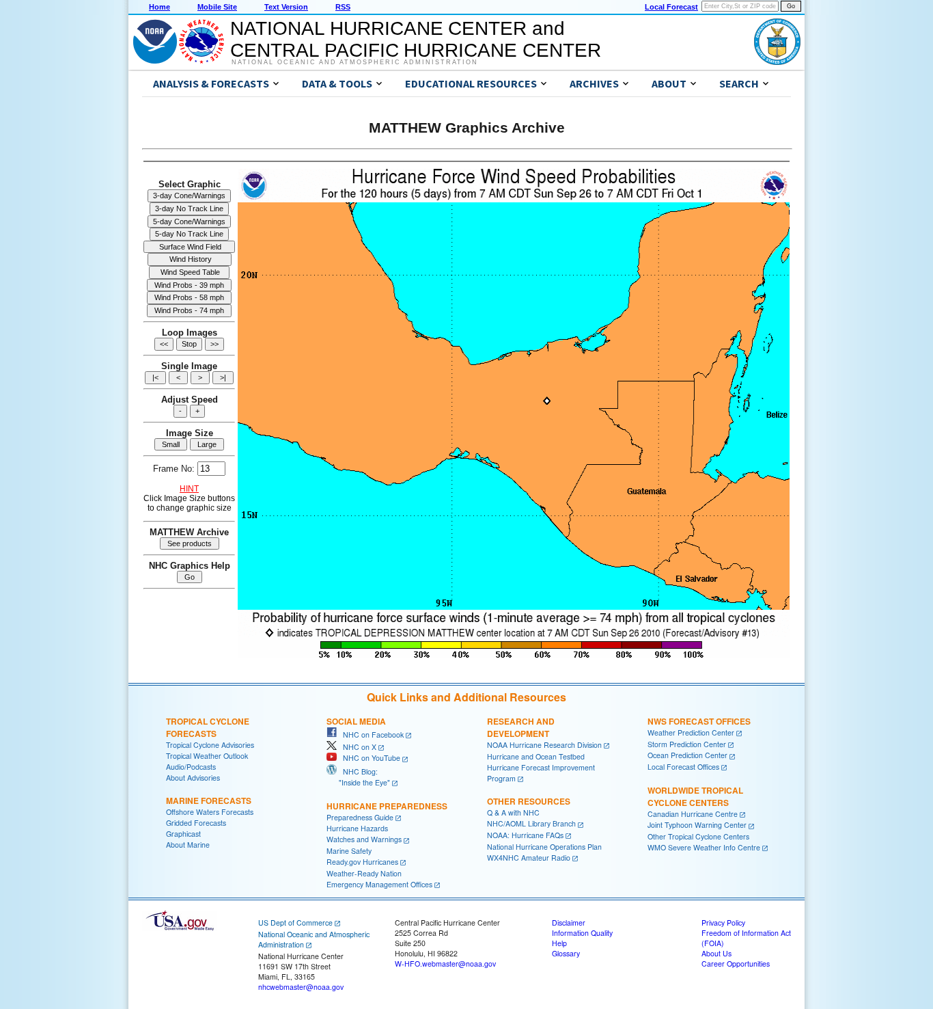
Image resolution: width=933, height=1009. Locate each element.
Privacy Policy (723, 922)
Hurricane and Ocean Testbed (536, 756)
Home (159, 7)
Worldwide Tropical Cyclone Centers (695, 796)
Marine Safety (349, 851)
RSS (342, 7)
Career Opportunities (735, 963)
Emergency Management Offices (379, 884)
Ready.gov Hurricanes (362, 862)
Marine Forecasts (208, 800)
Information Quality (582, 933)
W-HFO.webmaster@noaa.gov (445, 963)
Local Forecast (671, 7)
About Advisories (193, 777)
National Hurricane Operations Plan (544, 847)
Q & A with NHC (513, 812)
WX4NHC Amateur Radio (528, 857)
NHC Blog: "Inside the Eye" (358, 777)
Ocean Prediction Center (687, 755)
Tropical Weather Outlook (207, 756)
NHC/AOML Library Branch (531, 823)
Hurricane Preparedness (386, 806)
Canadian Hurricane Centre (692, 814)
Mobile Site (217, 7)
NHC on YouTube (368, 758)
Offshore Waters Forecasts (209, 812)
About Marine (188, 844)
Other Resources (528, 801)
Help (559, 943)
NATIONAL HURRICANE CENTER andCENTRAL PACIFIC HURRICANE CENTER (415, 39)
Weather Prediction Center (690, 732)
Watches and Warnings (364, 839)
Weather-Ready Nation (364, 873)
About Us (716, 953)
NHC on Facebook (370, 734)
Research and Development (521, 727)
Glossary (566, 953)
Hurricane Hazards (357, 828)
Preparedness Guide (359, 817)
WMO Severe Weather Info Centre (703, 847)
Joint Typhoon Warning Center (697, 825)
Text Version (286, 7)
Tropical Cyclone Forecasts (207, 727)
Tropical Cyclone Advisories (210, 745)
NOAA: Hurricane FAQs (525, 835)
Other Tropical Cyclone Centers (698, 836)
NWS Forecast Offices (699, 721)
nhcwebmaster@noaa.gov (301, 987)
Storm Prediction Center (686, 744)
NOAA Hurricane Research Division (544, 745)
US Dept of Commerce (295, 922)
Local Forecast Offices (683, 767)
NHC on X (356, 747)
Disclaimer (568, 922)
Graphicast (183, 834)
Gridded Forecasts (196, 823)
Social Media (356, 721)
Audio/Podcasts (191, 767)
